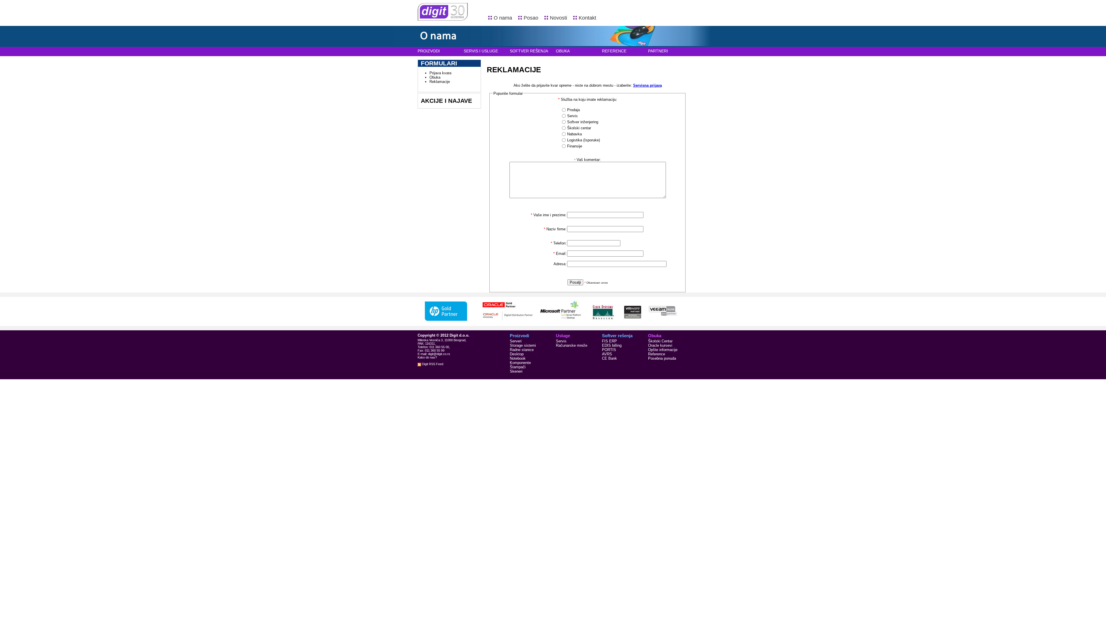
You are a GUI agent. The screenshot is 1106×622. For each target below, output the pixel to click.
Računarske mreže (571, 345)
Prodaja (573, 110)
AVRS (607, 354)
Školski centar (579, 128)
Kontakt (587, 18)
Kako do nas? (427, 357)
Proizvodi (429, 51)
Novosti (558, 18)
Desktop (517, 354)
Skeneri (516, 371)
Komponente (520, 363)
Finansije (574, 146)
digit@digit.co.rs (439, 354)
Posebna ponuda (662, 358)
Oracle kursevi (660, 345)
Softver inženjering (582, 122)
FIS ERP (609, 341)
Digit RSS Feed (432, 364)
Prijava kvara (440, 73)
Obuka (563, 51)
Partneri (658, 51)
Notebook (518, 358)
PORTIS (609, 350)
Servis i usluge (481, 51)
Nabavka (574, 134)
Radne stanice (522, 350)
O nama (503, 18)
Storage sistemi (523, 345)
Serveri (516, 341)
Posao (531, 18)
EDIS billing (612, 345)
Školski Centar (660, 341)
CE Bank (609, 358)
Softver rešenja (529, 51)
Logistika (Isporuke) (583, 140)
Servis (572, 116)
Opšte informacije (662, 350)
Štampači (518, 367)
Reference (614, 51)
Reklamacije (439, 81)
